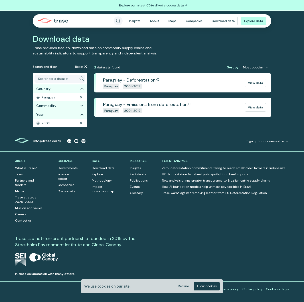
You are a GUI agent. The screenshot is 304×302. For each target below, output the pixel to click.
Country (43, 88)
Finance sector (63, 176)
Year (40, 114)
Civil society (66, 191)
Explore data (253, 21)
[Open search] (118, 20)
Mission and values (29, 208)
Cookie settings (277, 289)
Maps (172, 21)
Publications (139, 180)
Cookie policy (252, 289)
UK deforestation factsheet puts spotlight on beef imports (205, 174)
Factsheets (138, 174)
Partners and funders (24, 182)
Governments (68, 168)
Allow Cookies (207, 286)
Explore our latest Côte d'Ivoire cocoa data (151, 5)
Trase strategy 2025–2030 (25, 199)
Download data (223, 21)
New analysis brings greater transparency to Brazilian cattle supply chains (216, 180)
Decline (183, 286)
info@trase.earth (47, 141)
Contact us (23, 220)
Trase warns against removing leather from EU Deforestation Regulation (214, 193)
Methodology (102, 180)
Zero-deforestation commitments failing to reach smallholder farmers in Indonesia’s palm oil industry (224, 168)
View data (255, 83)
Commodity (46, 105)
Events (135, 187)
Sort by (232, 67)
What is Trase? (26, 168)
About (154, 21)
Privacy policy (229, 289)
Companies (194, 21)
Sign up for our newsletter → (268, 141)
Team (19, 174)
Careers (20, 214)
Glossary (136, 193)
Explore (97, 174)
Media (19, 191)
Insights (134, 21)
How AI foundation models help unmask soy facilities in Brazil (206, 187)
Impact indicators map (103, 189)
